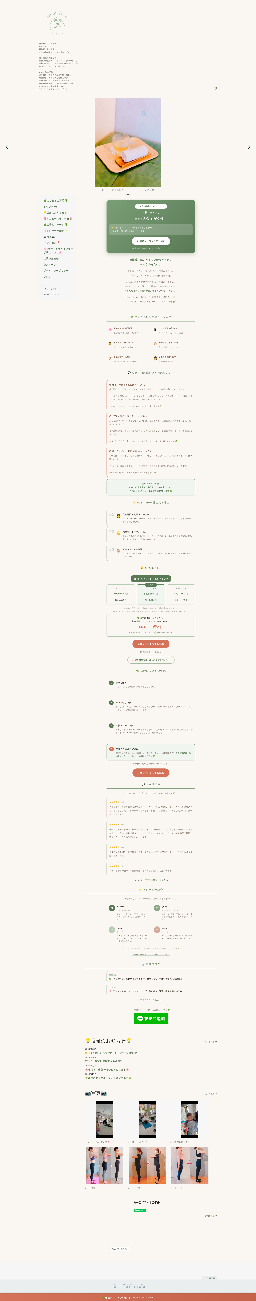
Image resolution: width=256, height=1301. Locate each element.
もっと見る (210, 1042)
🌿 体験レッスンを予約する (116, 1297)
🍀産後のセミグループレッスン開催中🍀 (108, 1077)
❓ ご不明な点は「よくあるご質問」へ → (151, 660)
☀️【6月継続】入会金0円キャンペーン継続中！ (112, 1052)
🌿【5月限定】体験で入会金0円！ (104, 1061)
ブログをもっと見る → (151, 1000)
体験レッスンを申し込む (151, 644)
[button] (6, 146)
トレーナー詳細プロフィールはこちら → (151, 954)
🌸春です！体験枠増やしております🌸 (107, 1069)
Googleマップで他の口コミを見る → (151, 880)
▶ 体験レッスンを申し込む (151, 241)
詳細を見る (210, 1216)
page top (210, 1278)
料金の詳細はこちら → (151, 652)
